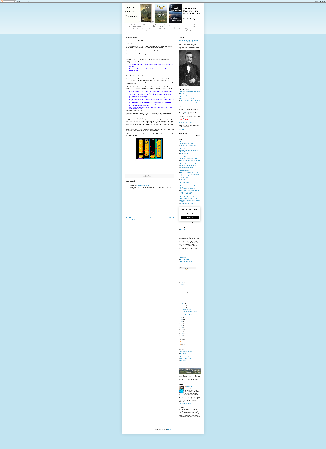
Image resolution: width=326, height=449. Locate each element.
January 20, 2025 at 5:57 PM (142, 185)
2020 (182, 325)
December (184, 286)
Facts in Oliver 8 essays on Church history (190, 196)
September (184, 292)
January (184, 307)
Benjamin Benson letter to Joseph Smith (189, 163)
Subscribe (189, 217)
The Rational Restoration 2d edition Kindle (190, 100)
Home (150, 217)
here (186, 112)
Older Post (171, 217)
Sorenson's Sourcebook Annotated (188, 169)
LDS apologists (183, 360)
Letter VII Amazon (184, 93)
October (184, 290)
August (183, 294)
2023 (182, 319)
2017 (182, 331)
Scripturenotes (183, 276)
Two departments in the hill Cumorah (188, 184)
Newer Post (128, 217)
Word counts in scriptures (186, 358)
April (183, 302)
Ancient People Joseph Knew (187, 162)
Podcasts (182, 229)
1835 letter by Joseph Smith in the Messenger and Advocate (188, 181)
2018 (182, 329)
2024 (182, 317)
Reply (131, 190)
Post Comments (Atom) (137, 219)
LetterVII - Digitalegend (185, 95)
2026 (182, 282)
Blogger (169, 429)
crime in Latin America (185, 362)
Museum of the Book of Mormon (187, 256)
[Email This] (143, 176)
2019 (182, 327)
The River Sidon (184, 177)
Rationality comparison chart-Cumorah (189, 172)
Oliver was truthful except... (186, 175)
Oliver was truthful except (186, 351)
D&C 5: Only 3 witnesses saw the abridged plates (189, 312)
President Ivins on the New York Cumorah (190, 155)
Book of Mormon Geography (186, 356)
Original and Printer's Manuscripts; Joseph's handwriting (188, 194)
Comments (183, 344)
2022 (182, 321)
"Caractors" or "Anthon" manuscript (188, 188)
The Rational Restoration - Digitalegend (189, 102)
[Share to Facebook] (148, 176)
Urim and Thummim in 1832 (186, 167)
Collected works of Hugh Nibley (187, 203)
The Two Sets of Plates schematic (188, 145)
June (183, 298)
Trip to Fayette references (186, 147)
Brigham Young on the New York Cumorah (190, 160)
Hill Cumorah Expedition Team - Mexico (189, 190)
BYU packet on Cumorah (186, 148)
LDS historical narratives (186, 261)
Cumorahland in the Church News (189, 314)
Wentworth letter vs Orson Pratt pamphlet (189, 174)
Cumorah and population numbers (188, 165)
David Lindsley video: (185, 231)
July (183, 296)
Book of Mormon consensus (186, 355)
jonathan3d (189, 386)
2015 (182, 335)
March (183, 303)
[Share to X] (147, 176)
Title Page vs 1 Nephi (187, 309)
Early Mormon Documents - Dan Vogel (189, 198)
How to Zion (183, 257)
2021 (182, 323)
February (184, 306)
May (183, 300)
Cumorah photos (184, 153)
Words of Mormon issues (186, 192)
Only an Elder (183, 156)
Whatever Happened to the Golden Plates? (190, 91)
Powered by (185, 223)
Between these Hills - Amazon (187, 96)
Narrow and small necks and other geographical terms (188, 186)
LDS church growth (184, 259)
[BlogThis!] (145, 176)
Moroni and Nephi (184, 170)
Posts (182, 342)
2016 (182, 333)
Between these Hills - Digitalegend (188, 98)
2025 (182, 284)
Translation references (185, 179)
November (184, 288)
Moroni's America (184, 353)
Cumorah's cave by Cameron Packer (188, 158)
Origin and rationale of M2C (186, 143)
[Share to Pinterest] (150, 176)
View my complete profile (185, 403)
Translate (190, 270)
